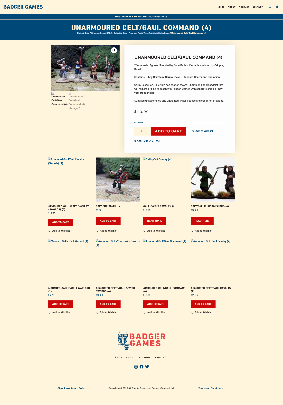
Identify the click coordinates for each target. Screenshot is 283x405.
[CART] (277, 6)
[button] (270, 6)
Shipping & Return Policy (71, 388)
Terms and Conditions (210, 388)
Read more (154, 221)
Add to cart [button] (60, 222)
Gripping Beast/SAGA (101, 33)
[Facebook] (141, 367)
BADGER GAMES (23, 7)
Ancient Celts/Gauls (160, 33)
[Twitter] (147, 367)
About (232, 7)
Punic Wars (143, 33)
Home (80, 33)
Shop (221, 7)
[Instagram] (136, 367)
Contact (258, 7)
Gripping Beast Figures (125, 33)
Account (244, 7)
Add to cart (168, 131)
